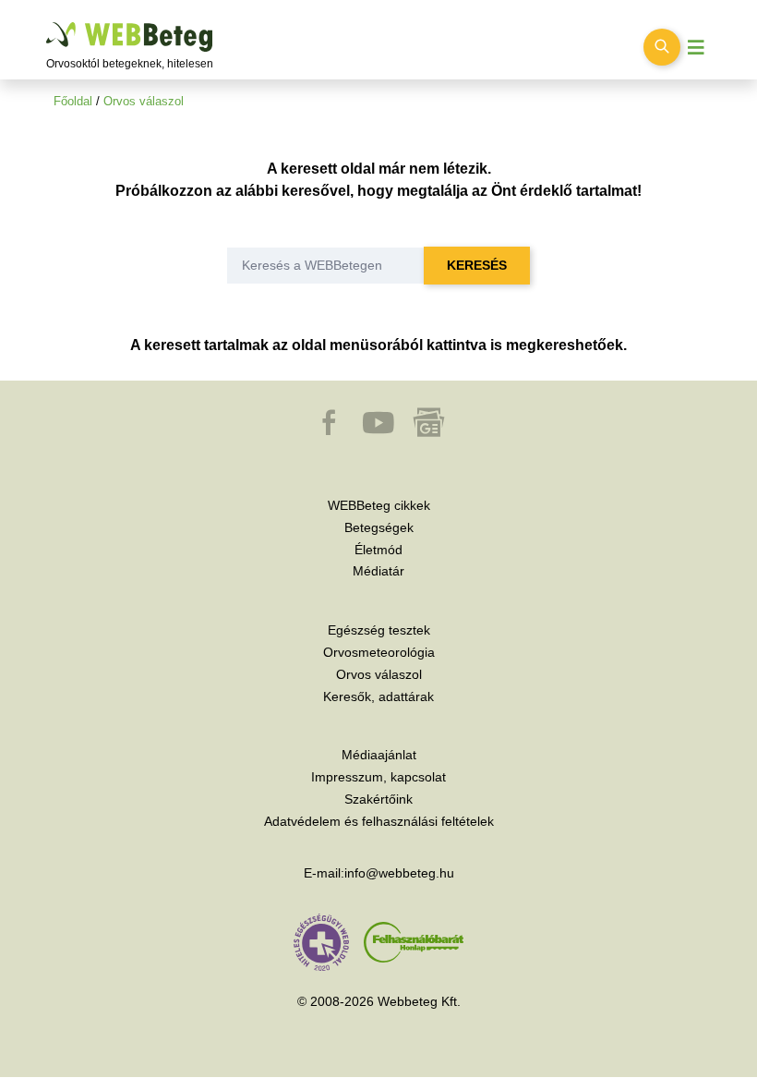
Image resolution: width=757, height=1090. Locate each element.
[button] (330, 431)
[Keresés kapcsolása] (661, 47)
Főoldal (73, 101)
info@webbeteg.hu (399, 873)
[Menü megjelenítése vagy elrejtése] (696, 47)
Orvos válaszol (143, 101)
